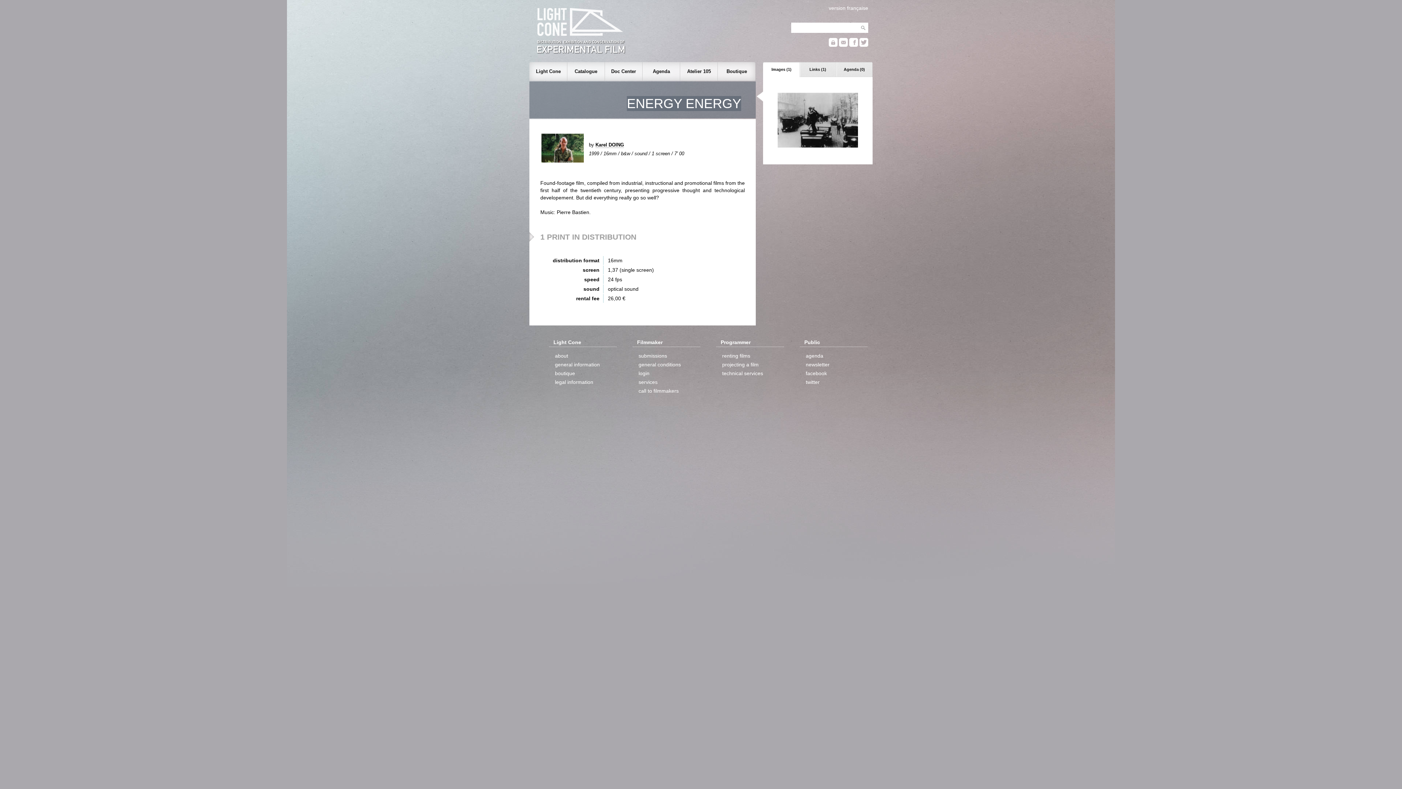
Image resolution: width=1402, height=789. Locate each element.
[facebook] (853, 45)
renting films (736, 356)
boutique (565, 373)
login (644, 373)
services (648, 382)
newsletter (818, 364)
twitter (813, 382)
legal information (574, 382)
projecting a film (740, 364)
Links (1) (817, 69)
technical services (742, 373)
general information (577, 364)
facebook (816, 373)
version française (848, 8)
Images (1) (781, 69)
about (561, 356)
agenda (814, 356)
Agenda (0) (854, 69)
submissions (653, 356)
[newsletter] (843, 45)
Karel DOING (609, 145)
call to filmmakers (659, 391)
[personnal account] (833, 45)
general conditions (660, 364)
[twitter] (863, 45)
